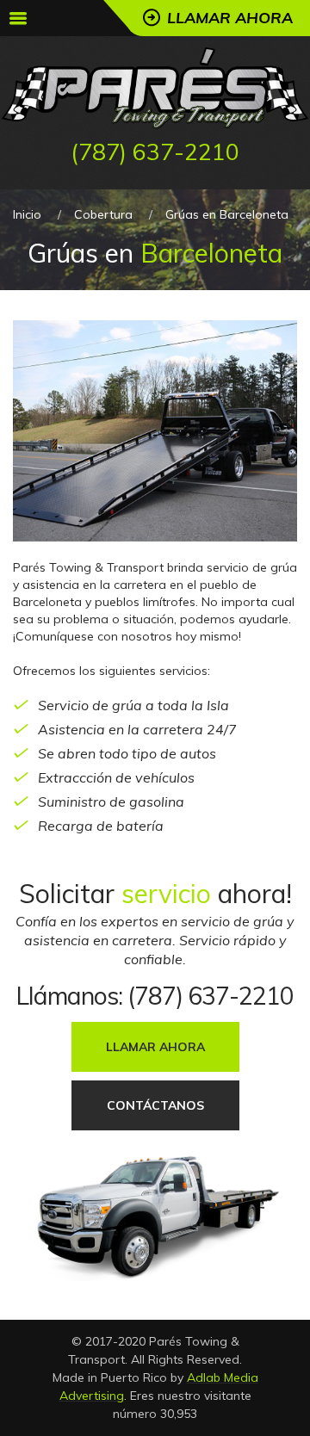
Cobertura (103, 214)
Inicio (27, 214)
